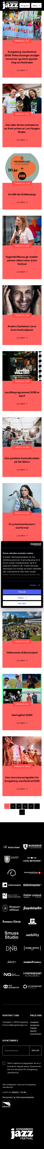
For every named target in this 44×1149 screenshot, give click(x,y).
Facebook (34, 1022)
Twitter (33, 1027)
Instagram (34, 1025)
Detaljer (33, 585)
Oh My (23, 1092)
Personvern (7, 1097)
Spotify (33, 1030)
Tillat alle (22, 592)
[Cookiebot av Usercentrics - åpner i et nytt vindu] (31, 544)
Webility (15, 1092)
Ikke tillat (22, 603)
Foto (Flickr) (35, 1033)
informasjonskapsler (25, 1097)
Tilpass (21, 598)
